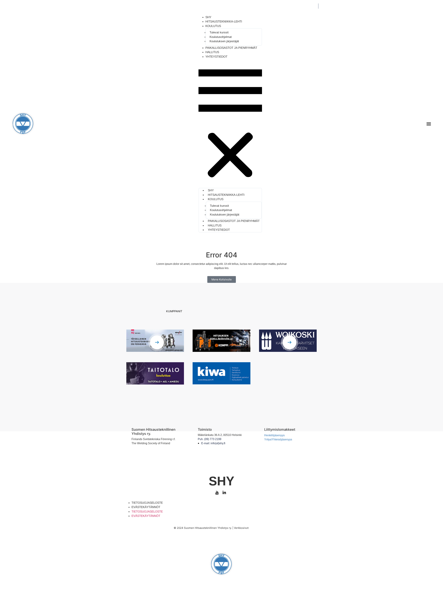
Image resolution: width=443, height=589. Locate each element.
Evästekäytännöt (146, 507)
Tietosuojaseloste (147, 502)
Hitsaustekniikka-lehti (223, 21)
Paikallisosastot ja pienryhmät (231, 47)
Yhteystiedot (216, 56)
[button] (230, 123)
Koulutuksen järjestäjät (224, 41)
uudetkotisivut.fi (259, 527)
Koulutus (213, 26)
